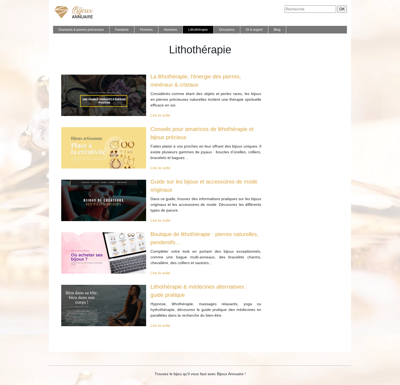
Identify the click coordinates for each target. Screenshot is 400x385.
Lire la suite (160, 115)
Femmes (146, 30)
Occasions (227, 30)
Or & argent (254, 30)
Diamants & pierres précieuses (81, 30)
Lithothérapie (198, 30)
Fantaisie (122, 30)
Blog (277, 30)
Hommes (170, 30)
